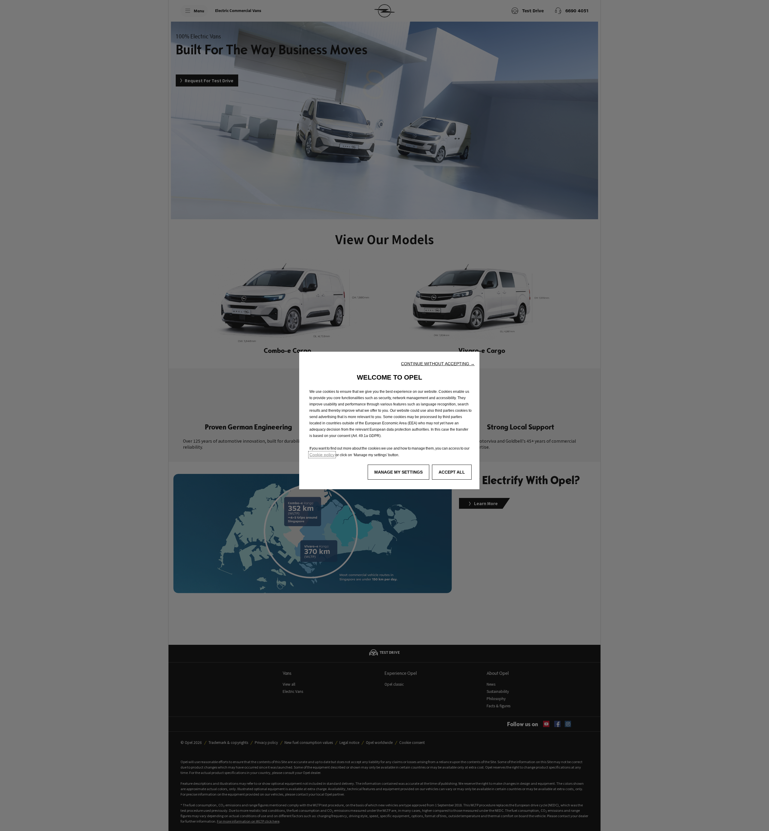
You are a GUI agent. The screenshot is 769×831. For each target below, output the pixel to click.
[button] (438, 363)
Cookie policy (322, 454)
